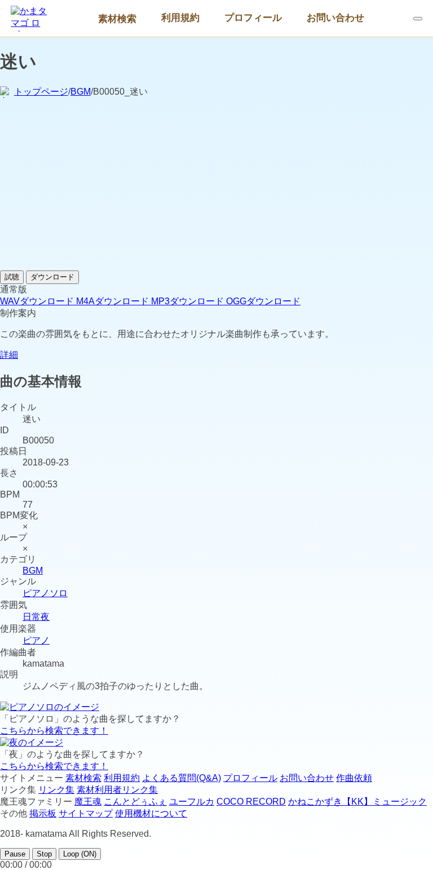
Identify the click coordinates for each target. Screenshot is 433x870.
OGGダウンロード (263, 301)
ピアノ (36, 640)
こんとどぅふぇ (135, 801)
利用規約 (180, 17)
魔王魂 (87, 801)
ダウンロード (52, 277)
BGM (80, 91)
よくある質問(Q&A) (181, 778)
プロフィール (253, 17)
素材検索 (117, 18)
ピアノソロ (45, 593)
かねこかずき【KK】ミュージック (357, 801)
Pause (15, 854)
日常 (32, 617)
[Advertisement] (216, 186)
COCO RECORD (251, 801)
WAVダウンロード (38, 301)
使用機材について (151, 813)
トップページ (41, 91)
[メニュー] (417, 18)
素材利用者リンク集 (117, 789)
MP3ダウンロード (188, 301)
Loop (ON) (79, 854)
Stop (44, 854)
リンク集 (56, 789)
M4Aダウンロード (113, 301)
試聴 (12, 277)
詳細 (9, 354)
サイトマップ (86, 813)
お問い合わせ (335, 17)
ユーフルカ (191, 801)
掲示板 (42, 813)
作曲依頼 (354, 778)
